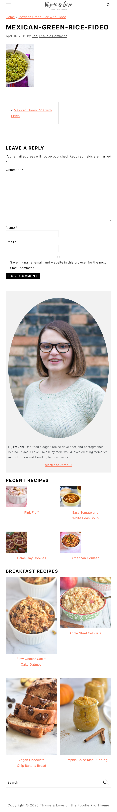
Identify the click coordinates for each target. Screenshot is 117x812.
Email (11, 242)
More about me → (58, 465)
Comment (14, 170)
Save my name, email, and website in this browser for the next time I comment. (58, 265)
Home (10, 17)
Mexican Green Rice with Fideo (42, 17)
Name (11, 227)
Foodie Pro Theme (93, 805)
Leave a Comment (53, 36)
